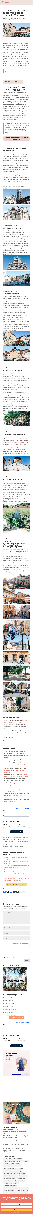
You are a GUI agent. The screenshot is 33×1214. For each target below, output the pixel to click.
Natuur (5, 1176)
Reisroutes (11, 1180)
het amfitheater (19, 302)
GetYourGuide (14, 741)
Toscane (5, 20)
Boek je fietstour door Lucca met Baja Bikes (17, 138)
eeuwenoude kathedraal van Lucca (15, 153)
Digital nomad (17, 1166)
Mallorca (23, 1173)
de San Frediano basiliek (17, 442)
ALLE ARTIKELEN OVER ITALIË (16, 884)
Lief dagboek (17, 1173)
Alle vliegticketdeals (15, 1017)
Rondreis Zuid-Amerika (9, 1188)
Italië (23, 18)
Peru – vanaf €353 (8, 1012)
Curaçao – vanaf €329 (9, 1009)
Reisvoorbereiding (19, 1180)
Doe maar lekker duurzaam (10, 1168)
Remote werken (8, 1183)
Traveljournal (24, 1190)
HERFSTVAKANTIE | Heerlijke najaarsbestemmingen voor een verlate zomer (15, 1131)
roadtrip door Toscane (13, 45)
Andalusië (19, 1158)
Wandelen (24, 1193)
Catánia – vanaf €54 (9, 1006)
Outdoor (14, 1178)
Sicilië (5, 1190)
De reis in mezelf (8, 1166)
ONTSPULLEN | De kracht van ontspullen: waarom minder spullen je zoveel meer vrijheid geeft (14, 1150)
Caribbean (25, 1161)
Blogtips (19, 1161)
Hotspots (20, 1171)
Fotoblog (14, 1171)
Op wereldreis (7, 1178)
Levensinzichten (8, 1173)
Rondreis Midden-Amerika (10, 1185)
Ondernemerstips (13, 1176)
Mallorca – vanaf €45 (9, 997)
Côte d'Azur (18, 1163)
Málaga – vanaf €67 (8, 1003)
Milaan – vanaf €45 (8, 1000)
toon (20, 82)
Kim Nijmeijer (9, 18)
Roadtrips (15, 1183)
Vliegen (19, 1193)
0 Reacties (12, 20)
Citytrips (6, 1163)
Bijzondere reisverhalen (9, 1161)
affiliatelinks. (17, 837)
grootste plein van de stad (14, 373)
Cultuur (12, 1163)
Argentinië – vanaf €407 (10, 1015)
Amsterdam (12, 1158)
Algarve (6, 1158)
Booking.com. (8, 770)
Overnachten (21, 1178)
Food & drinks (7, 1171)
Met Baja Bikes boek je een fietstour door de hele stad (17, 125)
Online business (23, 1176)
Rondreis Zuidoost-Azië (22, 1188)
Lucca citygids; (8, 785)
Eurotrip (21, 1168)
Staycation (11, 1190)
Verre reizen (12, 1193)
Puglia (5, 1180)
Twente (6, 1193)
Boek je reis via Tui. (9, 801)
